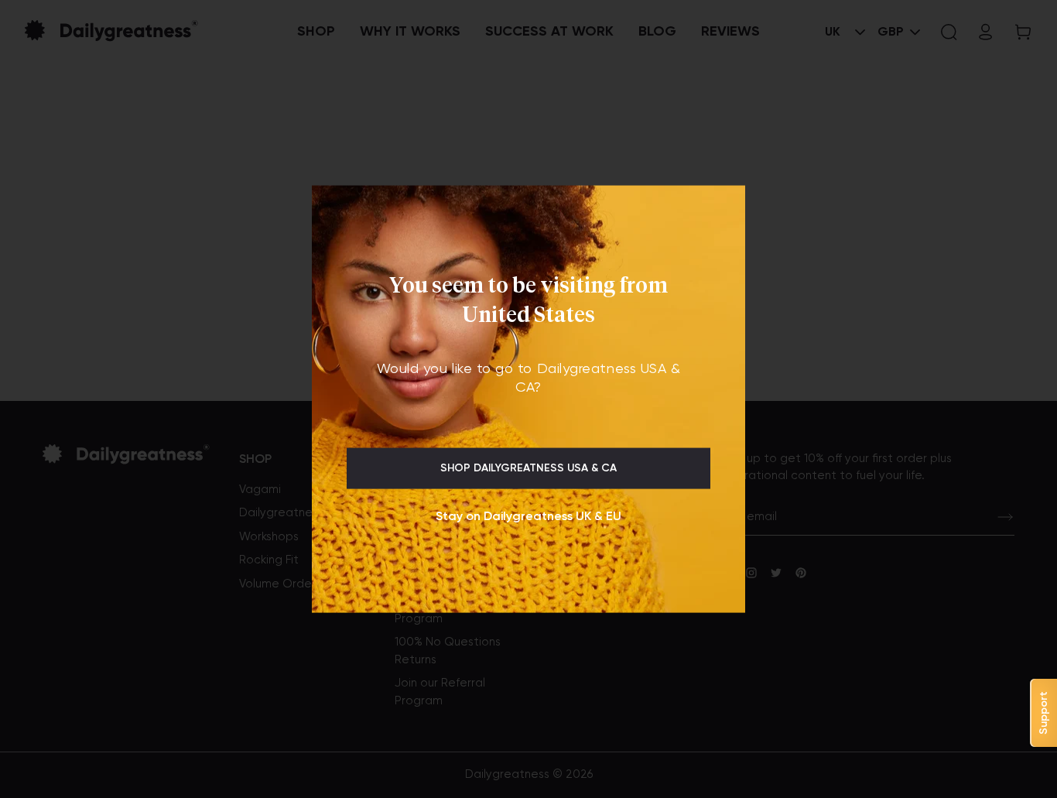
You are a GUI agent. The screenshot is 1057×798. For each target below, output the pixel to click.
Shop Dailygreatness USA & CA (528, 468)
